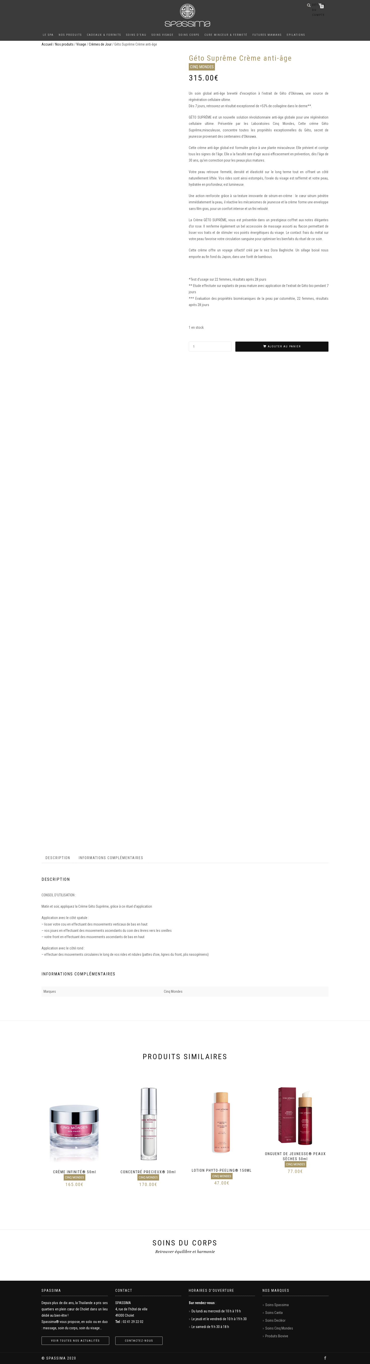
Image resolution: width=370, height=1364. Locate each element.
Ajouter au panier (284, 346)
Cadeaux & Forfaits (104, 34)
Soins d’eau (136, 34)
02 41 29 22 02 (133, 1322)
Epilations (296, 34)
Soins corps (189, 34)
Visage (81, 44)
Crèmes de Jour (100, 44)
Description (58, 858)
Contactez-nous (139, 1340)
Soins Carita (274, 1313)
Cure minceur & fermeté (225, 34)
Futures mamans (267, 34)
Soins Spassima (277, 1305)
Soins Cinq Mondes (279, 1328)
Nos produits (70, 34)
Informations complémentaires (111, 858)
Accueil (47, 44)
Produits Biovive (276, 1336)
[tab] (58, 858)
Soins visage (163, 34)
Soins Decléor (275, 1320)
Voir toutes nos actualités (75, 1340)
